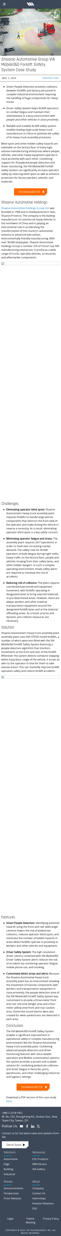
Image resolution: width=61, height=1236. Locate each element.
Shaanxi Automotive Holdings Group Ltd (25, 208)
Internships (39, 1198)
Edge (7, 1164)
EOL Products (40, 1159)
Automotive (11, 1159)
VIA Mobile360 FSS (29, 192)
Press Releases (12, 1198)
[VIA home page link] (30, 1110)
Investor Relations (43, 1203)
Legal (10, 1218)
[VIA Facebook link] (26, 1126)
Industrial (9, 1174)
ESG (34, 1208)
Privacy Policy (51, 1218)
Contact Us (38, 1193)
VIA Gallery (38, 1169)
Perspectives (50, 78)
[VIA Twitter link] (37, 1126)
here (9, 1101)
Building (8, 1169)
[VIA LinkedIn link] (31, 1126)
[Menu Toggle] (4, 4)
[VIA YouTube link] (20, 1126)
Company (38, 1188)
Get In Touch (14, 1145)
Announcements (13, 1188)
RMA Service (39, 1164)
